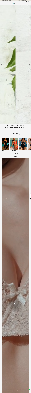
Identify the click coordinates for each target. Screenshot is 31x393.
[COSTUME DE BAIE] (14, 287)
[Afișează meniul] (1, 4)
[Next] (29, 136)
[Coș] (29, 4)
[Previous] (1, 136)
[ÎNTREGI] (23, 287)
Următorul (28, 286)
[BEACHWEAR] (5, 287)
